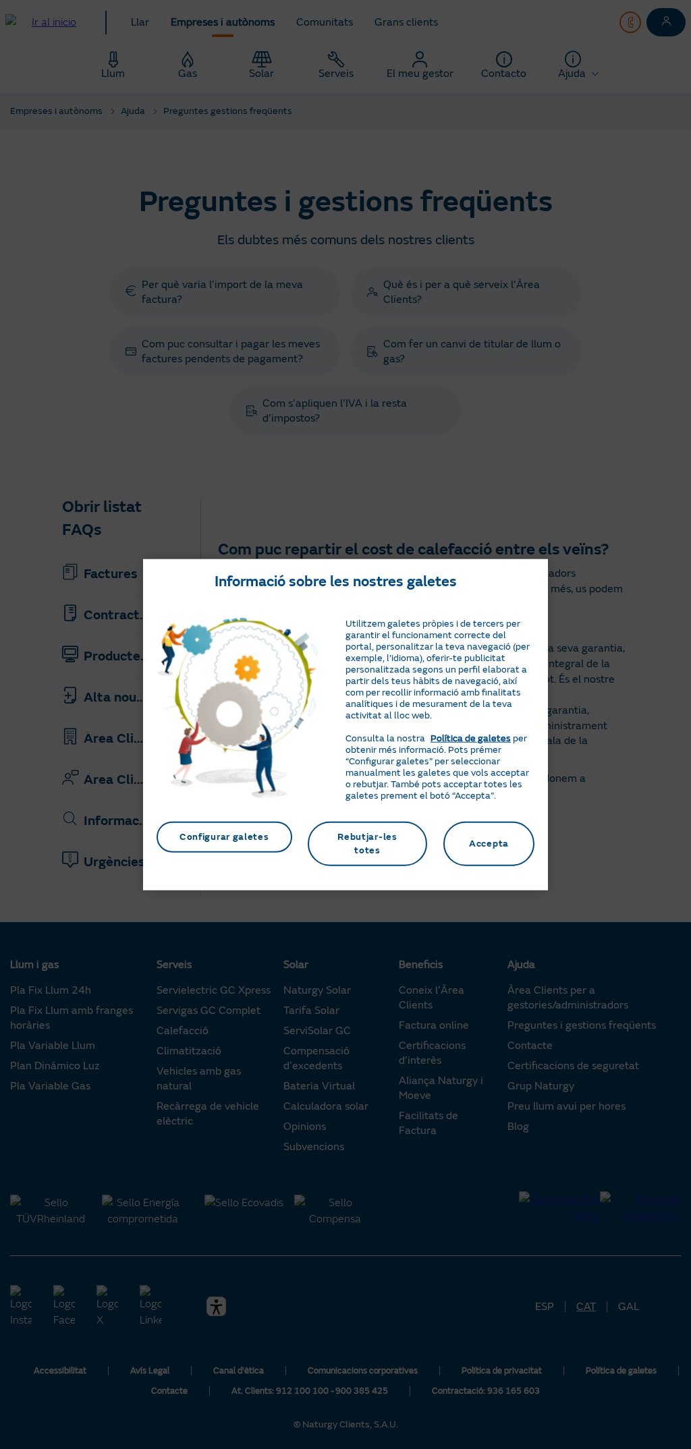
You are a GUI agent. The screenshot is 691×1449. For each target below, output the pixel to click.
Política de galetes (471, 738)
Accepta (489, 843)
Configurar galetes (224, 837)
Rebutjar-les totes (367, 843)
